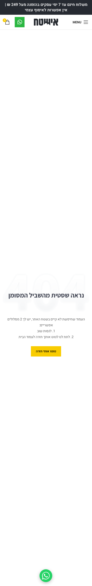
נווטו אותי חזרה (46, 351)
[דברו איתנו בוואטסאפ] (45, 575)
